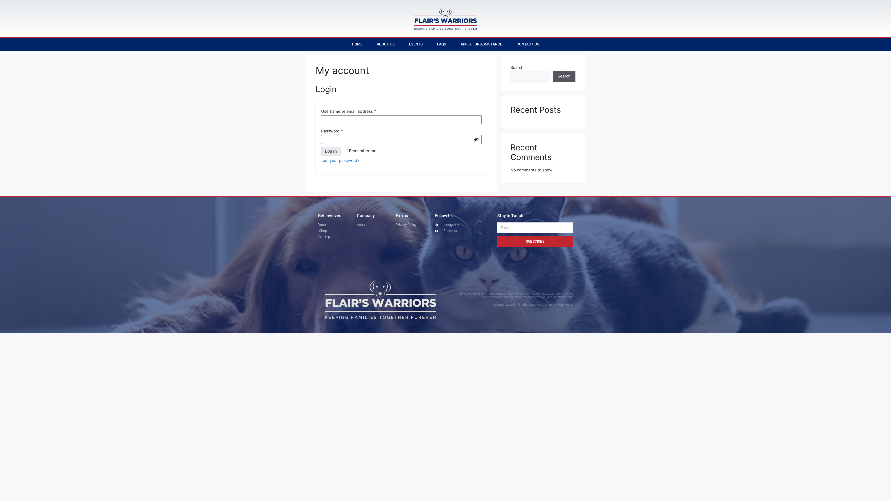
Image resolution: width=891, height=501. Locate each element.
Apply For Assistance (481, 44)
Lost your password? (339, 160)
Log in (331, 151)
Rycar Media (564, 304)
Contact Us (528, 44)
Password (340, 130)
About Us (386, 44)
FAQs (441, 44)
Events (416, 44)
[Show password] (476, 139)
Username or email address (357, 110)
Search (516, 67)
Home (357, 44)
